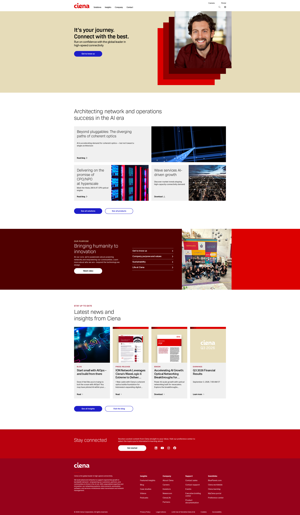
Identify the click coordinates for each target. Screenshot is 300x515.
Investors (167, 489)
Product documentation (192, 501)
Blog (142, 485)
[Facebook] (174, 448)
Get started (132, 448)
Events (188, 489)
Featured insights (147, 480)
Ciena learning (214, 489)
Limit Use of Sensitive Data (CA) (183, 512)
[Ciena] (82, 5)
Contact (130, 7)
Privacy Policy (145, 512)
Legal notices (161, 512)
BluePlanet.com (215, 480)
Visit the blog (119, 408)
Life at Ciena (138, 267)
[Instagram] (168, 448)
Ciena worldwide (215, 485)
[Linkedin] (156, 448)
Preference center (216, 498)
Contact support (192, 485)
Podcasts (144, 498)
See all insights (88, 408)
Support (189, 476)
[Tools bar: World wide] (224, 7)
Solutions (97, 7)
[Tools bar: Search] (219, 7)
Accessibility (216, 512)
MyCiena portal (214, 493)
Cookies (204, 512)
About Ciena (168, 480)
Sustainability (139, 262)
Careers (211, 3)
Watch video (88, 271)
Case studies (145, 489)
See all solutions (88, 211)
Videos (143, 493)
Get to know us (88, 54)
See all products (119, 211)
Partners (166, 502)
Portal (223, 3)
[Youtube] (162, 448)
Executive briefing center (193, 495)
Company (119, 7)
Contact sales (191, 480)
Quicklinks (212, 476)
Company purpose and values (146, 256)
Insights (108, 7)
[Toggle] (157, 476)
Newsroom (167, 493)
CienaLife (167, 498)
